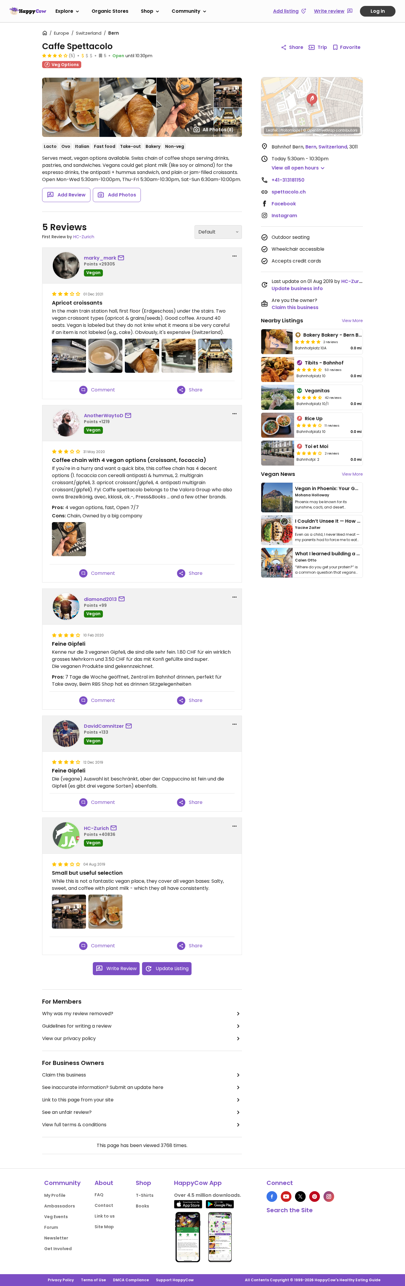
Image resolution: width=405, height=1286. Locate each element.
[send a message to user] (122, 258)
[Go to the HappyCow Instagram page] (328, 1196)
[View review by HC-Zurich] (66, 835)
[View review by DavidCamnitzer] (66, 733)
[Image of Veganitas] (277, 397)
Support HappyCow (175, 1279)
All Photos (218, 129)
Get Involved (58, 1249)
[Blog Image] (277, 497)
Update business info (297, 288)
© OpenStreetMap (319, 130)
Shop (147, 11)
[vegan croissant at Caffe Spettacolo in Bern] (179, 356)
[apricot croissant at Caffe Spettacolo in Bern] (142, 356)
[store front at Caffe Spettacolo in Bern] (215, 356)
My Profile (55, 1195)
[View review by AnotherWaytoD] (66, 423)
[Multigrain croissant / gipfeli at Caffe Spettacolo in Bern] (69, 539)
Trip (322, 47)
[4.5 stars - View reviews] (309, 369)
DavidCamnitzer (104, 726)
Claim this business (64, 1074)
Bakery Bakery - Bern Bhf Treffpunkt (347, 335)
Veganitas (317, 390)
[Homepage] (27, 11)
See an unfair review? (67, 1112)
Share (296, 47)
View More (352, 321)
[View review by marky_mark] (66, 265)
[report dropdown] (234, 256)
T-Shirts (145, 1195)
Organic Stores (110, 11)
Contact (104, 1205)
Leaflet (272, 130)
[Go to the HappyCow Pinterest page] (314, 1196)
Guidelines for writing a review (76, 1026)
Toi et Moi (316, 446)
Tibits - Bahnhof (324, 362)
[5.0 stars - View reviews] (307, 341)
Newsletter (56, 1238)
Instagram (284, 215)
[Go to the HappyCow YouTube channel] (286, 1196)
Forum (51, 1227)
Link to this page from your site (78, 1099)
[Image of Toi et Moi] (277, 453)
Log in (378, 11)
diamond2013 (100, 599)
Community (186, 11)
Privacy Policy (61, 1279)
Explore (64, 11)
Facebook (284, 203)
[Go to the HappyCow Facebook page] (272, 1196)
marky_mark (100, 258)
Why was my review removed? (77, 1013)
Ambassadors (59, 1206)
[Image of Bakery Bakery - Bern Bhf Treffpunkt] (277, 341)
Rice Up (314, 418)
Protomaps (290, 130)
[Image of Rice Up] (277, 425)
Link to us (105, 1216)
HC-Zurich (83, 237)
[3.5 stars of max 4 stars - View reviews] (55, 55)
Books (142, 1206)
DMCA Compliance (131, 1279)
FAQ (99, 1195)
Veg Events (56, 1217)
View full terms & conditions (74, 1124)
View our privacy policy (69, 1038)
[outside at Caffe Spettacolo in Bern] (69, 356)
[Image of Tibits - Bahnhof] (277, 369)
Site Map (104, 1227)
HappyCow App (198, 1183)
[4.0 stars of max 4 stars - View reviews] (309, 425)
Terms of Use (93, 1279)
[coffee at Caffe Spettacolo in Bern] (105, 356)
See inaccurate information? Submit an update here (102, 1087)
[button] (312, 100)
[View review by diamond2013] (66, 606)
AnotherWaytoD (103, 415)
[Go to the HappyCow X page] (300, 1196)
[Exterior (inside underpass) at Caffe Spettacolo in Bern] (69, 912)
